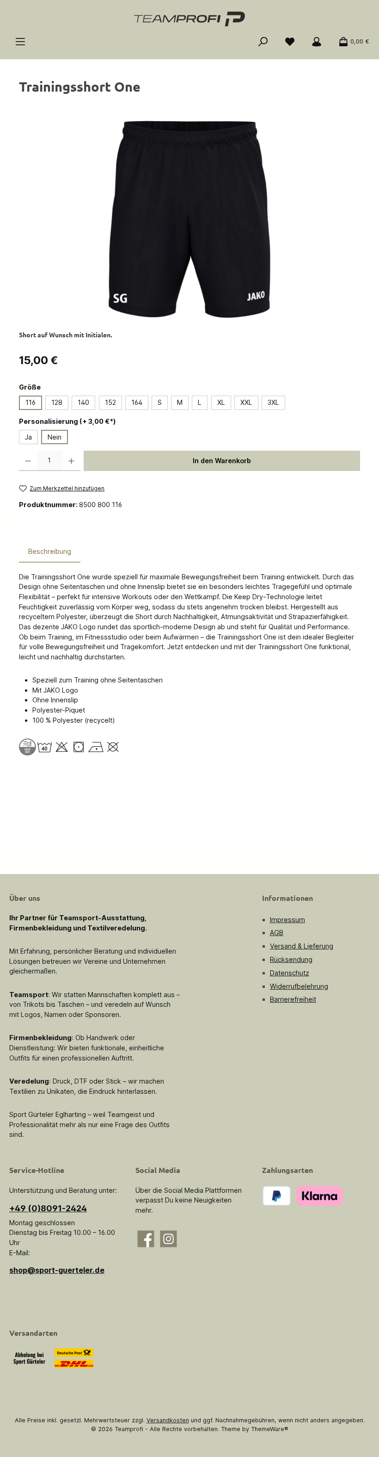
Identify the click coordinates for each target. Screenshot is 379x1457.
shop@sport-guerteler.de (56, 1270)
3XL (273, 402)
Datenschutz (289, 973)
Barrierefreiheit (293, 999)
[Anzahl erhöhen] (71, 461)
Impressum (287, 920)
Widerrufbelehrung (299, 986)
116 (30, 402)
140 (83, 402)
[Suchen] (263, 41)
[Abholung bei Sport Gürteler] (29, 1358)
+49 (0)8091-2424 (48, 1208)
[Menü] (20, 41)
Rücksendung (291, 959)
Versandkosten (168, 1420)
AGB (276, 932)
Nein (54, 437)
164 (136, 402)
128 (56, 402)
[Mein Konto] (317, 41)
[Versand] (74, 1358)
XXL (246, 402)
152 (110, 402)
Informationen (287, 898)
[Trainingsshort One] (189, 219)
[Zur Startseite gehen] (189, 19)
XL (221, 402)
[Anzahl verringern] (28, 461)
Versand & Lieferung (301, 946)
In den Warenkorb (222, 461)
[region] (189, 219)
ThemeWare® (269, 1429)
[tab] (49, 551)
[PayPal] (276, 1195)
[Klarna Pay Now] (320, 1195)
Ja (28, 437)
